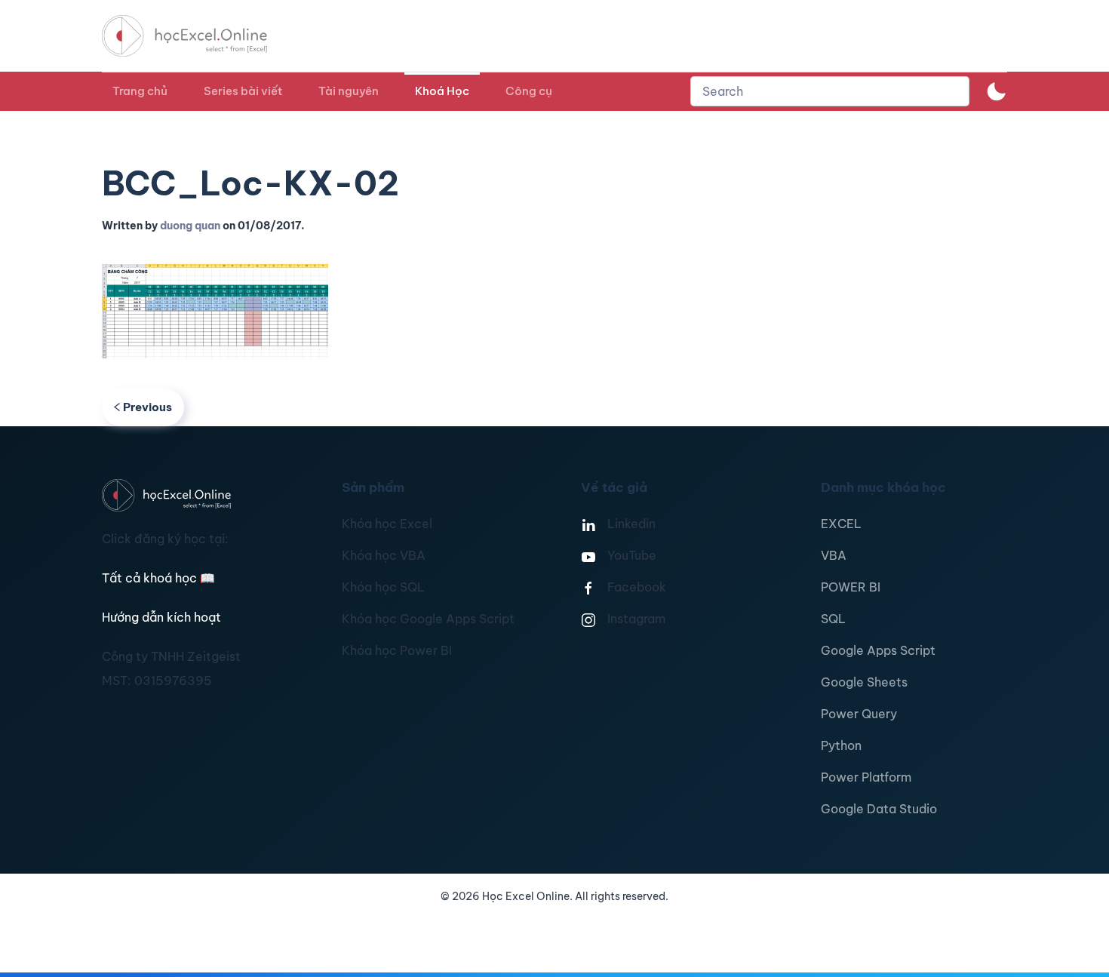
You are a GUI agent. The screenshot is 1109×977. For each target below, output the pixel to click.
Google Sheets (864, 682)
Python (841, 745)
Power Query (859, 713)
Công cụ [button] (528, 91)
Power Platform (866, 777)
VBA (833, 555)
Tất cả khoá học (158, 577)
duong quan (190, 225)
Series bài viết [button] (243, 91)
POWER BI (850, 586)
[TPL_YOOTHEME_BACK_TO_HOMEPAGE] (198, 36)
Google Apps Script (878, 650)
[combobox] (829, 91)
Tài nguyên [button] (348, 91)
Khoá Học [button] (442, 91)
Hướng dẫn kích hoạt (161, 617)
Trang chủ (139, 91)
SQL (833, 618)
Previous (147, 407)
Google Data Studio (879, 808)
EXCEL (841, 523)
